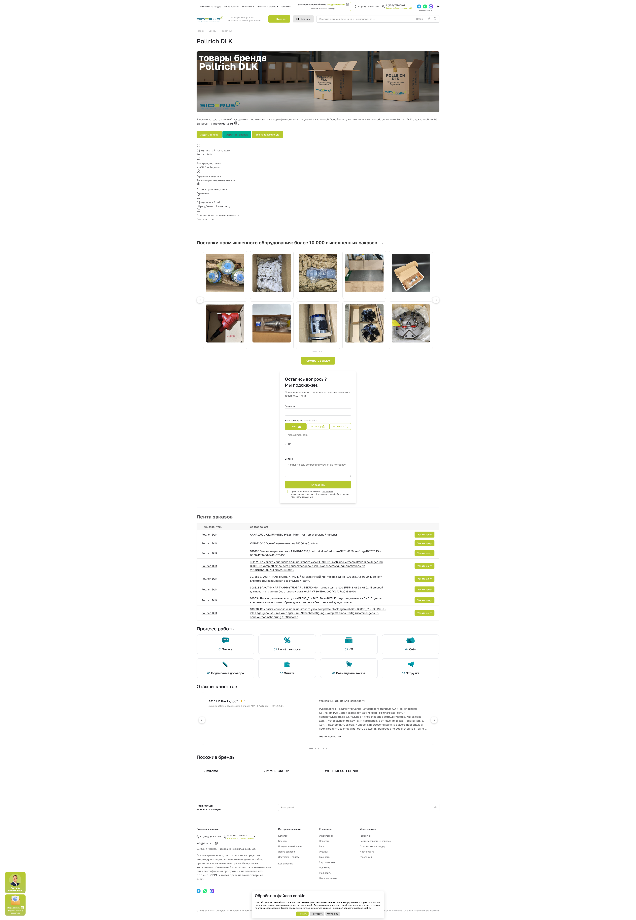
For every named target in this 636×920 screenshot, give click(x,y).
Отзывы (323, 851)
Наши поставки (328, 878)
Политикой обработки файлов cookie (350, 908)
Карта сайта (367, 851)
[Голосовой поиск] (429, 19)
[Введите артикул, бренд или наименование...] (435, 19)
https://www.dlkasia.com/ (213, 206)
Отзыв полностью (330, 736)
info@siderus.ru (336, 4)
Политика (324, 867)
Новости (324, 841)
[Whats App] (425, 6)
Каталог (282, 835)
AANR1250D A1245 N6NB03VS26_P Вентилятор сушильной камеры (293, 534)
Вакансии (324, 856)
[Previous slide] (200, 300)
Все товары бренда (267, 134)
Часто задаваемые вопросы (375, 841)
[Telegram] (419, 6)
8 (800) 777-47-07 (395, 5)
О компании (326, 835)
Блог (321, 846)
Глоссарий (366, 856)
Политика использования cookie (385, 910)
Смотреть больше (318, 360)
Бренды (282, 841)
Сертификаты (327, 862)
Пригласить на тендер (373, 846)
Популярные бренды (290, 846)
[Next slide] (436, 300)
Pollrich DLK (209, 534)
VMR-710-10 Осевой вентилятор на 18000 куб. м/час (284, 543)
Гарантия (365, 835)
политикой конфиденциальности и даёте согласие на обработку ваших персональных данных (320, 494)
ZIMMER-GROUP (276, 771)
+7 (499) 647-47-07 (368, 6)
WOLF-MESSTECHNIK (341, 771)
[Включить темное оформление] (438, 6)
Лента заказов (286, 851)
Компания (325, 828)
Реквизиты (325, 872)
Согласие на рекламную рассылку (421, 910)
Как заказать (285, 863)
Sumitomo (210, 771)
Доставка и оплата (289, 856)
